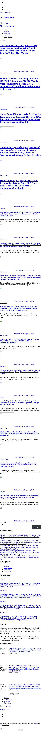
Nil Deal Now (7, 17)
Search (2, 524)
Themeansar (5, 725)
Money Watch (8, 37)
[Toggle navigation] (1, 22)
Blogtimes (37, 723)
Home (6, 30)
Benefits (6, 31)
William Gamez (19, 71)
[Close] (1, 728)
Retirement (7, 33)
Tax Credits (7, 35)
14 (5, 522)
